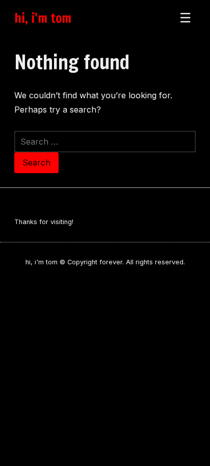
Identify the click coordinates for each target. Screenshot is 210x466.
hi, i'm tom (42, 18)
